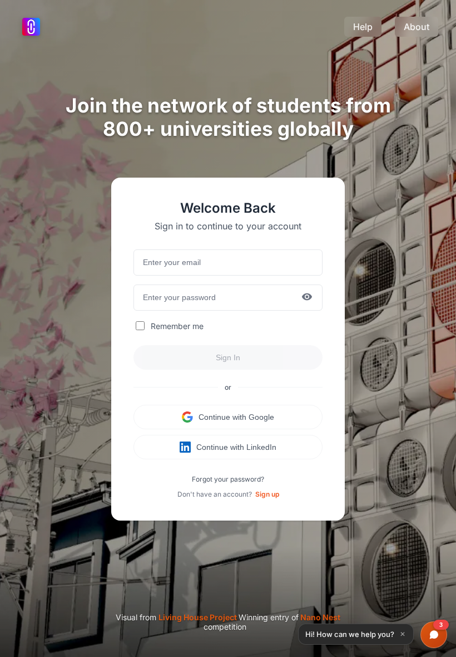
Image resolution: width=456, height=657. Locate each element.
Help (363, 26)
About (416, 26)
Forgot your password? (228, 479)
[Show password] (307, 297)
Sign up (267, 494)
